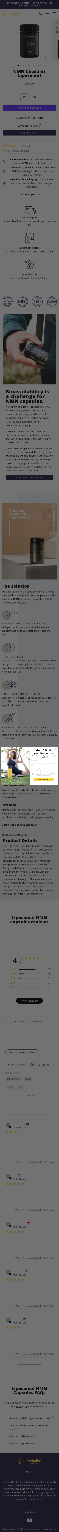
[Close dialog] (56, 749)
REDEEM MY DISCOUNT (43, 779)
